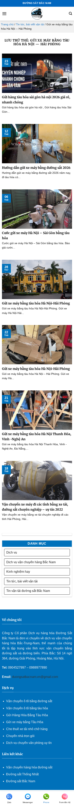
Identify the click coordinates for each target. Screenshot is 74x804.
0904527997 (17, 667)
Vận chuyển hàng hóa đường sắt (29, 767)
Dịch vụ (11, 552)
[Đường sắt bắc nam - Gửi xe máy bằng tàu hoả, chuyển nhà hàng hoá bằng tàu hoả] (37, 14)
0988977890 (38, 667)
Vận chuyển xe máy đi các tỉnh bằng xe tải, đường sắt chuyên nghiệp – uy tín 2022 (35, 506)
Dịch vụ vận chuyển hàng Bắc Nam (31, 562)
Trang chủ (7, 24)
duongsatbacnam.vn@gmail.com (35, 676)
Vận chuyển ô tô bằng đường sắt (29, 701)
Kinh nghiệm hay (18, 571)
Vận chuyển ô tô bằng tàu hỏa (27, 708)
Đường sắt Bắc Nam (20, 781)
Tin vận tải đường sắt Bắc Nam (28, 590)
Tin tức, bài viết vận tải (30, 24)
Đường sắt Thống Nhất (22, 774)
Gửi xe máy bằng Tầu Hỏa (24, 722)
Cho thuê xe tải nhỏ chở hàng (27, 729)
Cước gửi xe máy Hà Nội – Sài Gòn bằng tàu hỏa (35, 235)
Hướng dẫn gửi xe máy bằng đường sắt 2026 (36, 168)
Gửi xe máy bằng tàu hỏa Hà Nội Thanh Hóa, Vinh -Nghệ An (36, 436)
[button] (4, 13)
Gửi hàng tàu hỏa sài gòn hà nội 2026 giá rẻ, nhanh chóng (36, 99)
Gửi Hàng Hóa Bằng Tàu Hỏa (27, 715)
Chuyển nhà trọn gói (20, 736)
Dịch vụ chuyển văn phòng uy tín (29, 742)
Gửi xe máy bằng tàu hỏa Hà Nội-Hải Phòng (36, 303)
